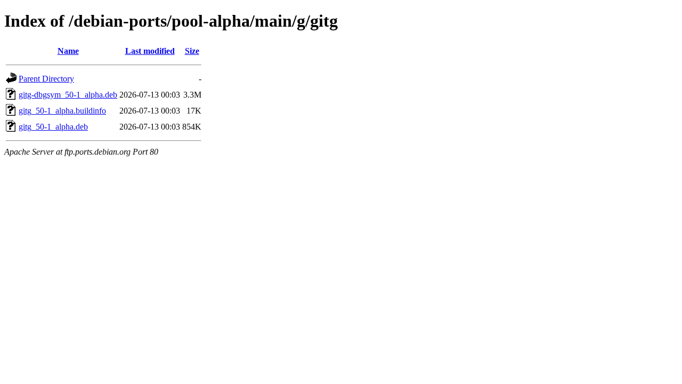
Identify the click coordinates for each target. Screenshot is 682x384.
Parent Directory (46, 78)
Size (192, 50)
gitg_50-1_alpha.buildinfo (62, 110)
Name (68, 50)
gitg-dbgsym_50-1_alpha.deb (68, 94)
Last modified (150, 50)
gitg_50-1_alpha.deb (53, 126)
